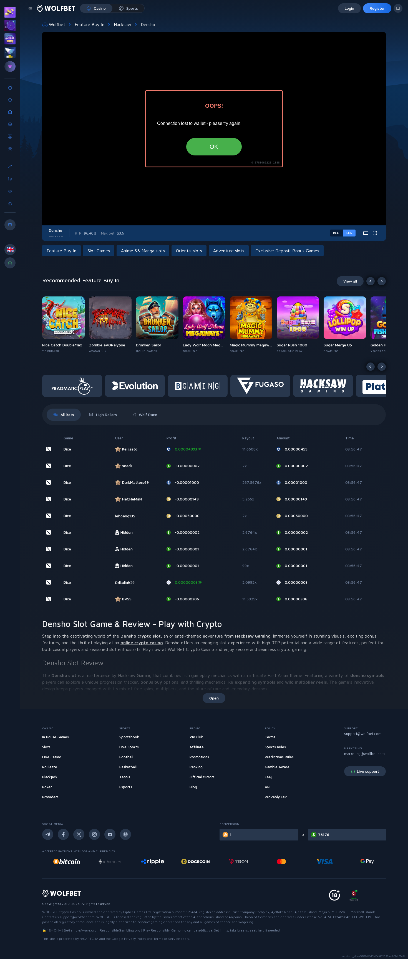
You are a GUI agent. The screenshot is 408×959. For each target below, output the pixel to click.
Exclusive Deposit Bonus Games (287, 250)
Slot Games (98, 250)
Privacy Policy (135, 939)
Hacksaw (122, 24)
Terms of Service (166, 939)
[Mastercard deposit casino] (278, 861)
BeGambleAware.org (80, 930)
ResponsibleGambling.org (120, 930)
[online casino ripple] (149, 861)
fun (349, 233)
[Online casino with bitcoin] (63, 861)
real (336, 233)
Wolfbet (57, 24)
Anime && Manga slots (143, 250)
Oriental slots (189, 250)
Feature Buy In (89, 24)
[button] (65, 324)
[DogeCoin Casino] (192, 861)
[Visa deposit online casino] (321, 861)
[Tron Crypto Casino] (235, 861)
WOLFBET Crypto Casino (61, 912)
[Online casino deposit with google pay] (364, 861)
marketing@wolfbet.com (364, 753)
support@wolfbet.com (362, 733)
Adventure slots (228, 250)
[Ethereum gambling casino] (106, 861)
